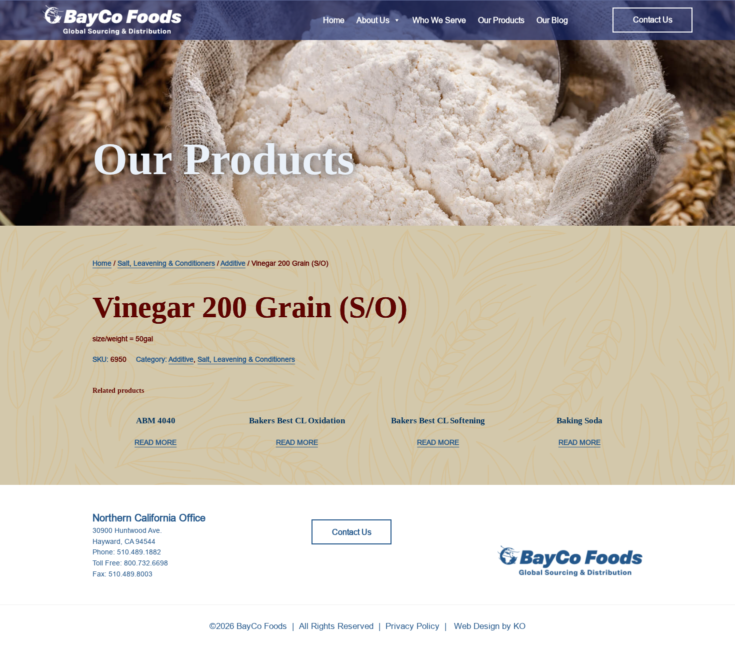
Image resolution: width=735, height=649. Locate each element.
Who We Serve (439, 20)
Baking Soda (579, 420)
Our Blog (552, 20)
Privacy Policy (413, 626)
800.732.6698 (146, 563)
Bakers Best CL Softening (438, 420)
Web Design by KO (490, 626)
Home (333, 20)
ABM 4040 (156, 420)
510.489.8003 (130, 574)
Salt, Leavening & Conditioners (166, 263)
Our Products (501, 20)
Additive (233, 263)
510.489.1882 (139, 552)
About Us (373, 20)
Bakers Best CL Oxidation (297, 420)
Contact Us (652, 19)
